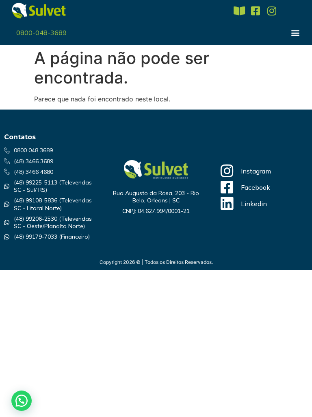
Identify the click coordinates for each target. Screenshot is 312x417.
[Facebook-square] (255, 11)
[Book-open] (239, 11)
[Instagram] (271, 11)
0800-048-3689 (41, 33)
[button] (295, 32)
